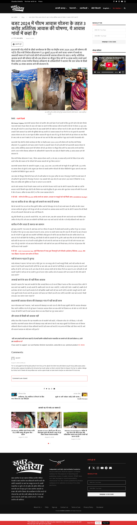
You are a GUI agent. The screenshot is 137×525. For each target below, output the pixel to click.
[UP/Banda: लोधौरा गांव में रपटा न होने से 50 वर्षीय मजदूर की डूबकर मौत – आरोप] (23, 420)
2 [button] (50, 443)
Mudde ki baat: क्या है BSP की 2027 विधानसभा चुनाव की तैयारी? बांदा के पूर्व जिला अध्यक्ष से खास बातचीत (49, 433)
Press (41, 1)
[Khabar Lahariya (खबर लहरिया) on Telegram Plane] (106, 468)
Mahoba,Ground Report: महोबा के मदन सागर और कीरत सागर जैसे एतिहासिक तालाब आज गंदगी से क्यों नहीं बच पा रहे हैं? (76, 434)
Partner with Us (31, 1)
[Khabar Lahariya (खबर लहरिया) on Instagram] (97, 468)
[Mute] (120, 72)
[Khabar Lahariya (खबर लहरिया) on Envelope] (110, 468)
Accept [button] (98, 523)
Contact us (64, 507)
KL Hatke (117, 8)
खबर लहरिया (14, 17)
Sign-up (54, 507)
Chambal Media (17, 1)
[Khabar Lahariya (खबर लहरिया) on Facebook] (89, 468)
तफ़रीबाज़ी (84, 8)
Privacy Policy (88, 507)
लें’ (21, 341)
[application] (109, 65)
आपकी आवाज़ (60, 8)
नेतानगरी (73, 8)
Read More (90, 523)
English (106, 8)
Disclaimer (99, 507)
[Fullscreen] (123, 72)
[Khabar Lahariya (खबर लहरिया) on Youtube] (102, 468)
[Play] (95, 72)
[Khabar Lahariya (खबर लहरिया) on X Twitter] (93, 468)
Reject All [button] (105, 523)
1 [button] (48, 443)
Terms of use (75, 507)
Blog (23, 17)
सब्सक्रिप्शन (16, 341)
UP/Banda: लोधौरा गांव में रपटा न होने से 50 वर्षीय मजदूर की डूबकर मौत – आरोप (23, 433)
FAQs (47, 507)
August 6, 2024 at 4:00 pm (18, 363)
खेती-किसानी (96, 8)
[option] (23, 425)
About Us (37, 507)
